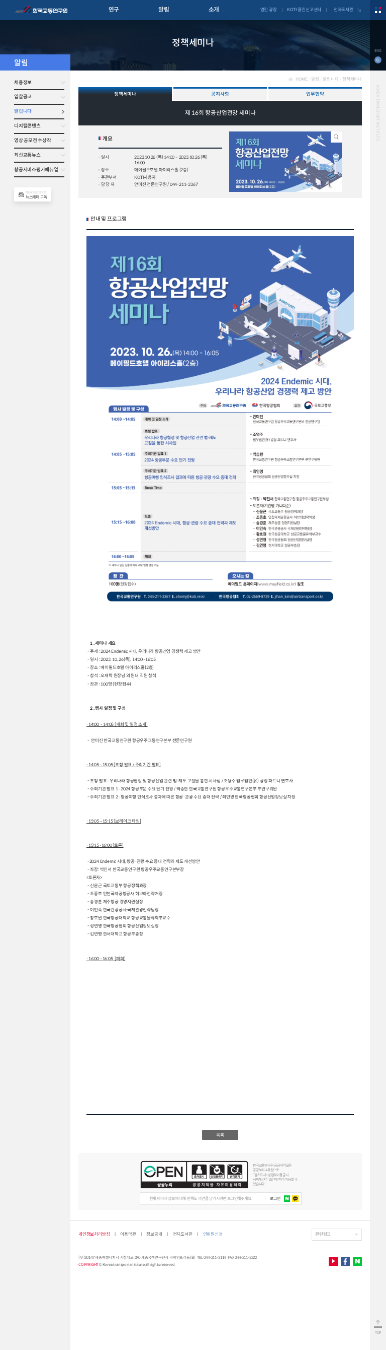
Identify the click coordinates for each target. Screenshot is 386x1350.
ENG (377, 50)
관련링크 (323, 1234)
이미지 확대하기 (336, 137)
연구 (114, 9)
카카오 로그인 (295, 1198)
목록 (220, 1134)
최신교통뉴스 (27, 155)
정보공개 (154, 1234)
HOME (301, 79)
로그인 (275, 1198)
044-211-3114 (215, 1257)
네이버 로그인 (287, 1198)
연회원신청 (213, 1234)
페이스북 (345, 1261)
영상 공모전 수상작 (32, 141)
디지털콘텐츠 (27, 126)
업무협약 (315, 94)
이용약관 (128, 1234)
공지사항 (220, 94)
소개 (214, 9)
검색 (377, 59)
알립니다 (23, 111)
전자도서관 (343, 9)
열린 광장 (268, 9)
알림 (163, 9)
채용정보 (23, 83)
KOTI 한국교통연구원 (41, 10)
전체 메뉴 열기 (378, 10)
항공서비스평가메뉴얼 (36, 170)
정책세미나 (352, 79)
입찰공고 (23, 97)
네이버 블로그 (357, 1261)
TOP (378, 1332)
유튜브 (333, 1261)
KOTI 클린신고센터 (304, 9)
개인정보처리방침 (94, 1234)
